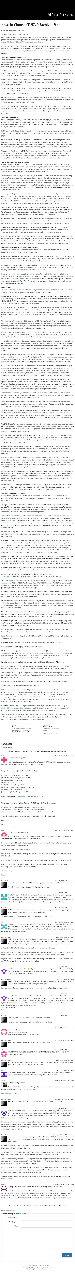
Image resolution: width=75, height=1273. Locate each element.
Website (15, 1226)
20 (38, 751)
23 (43, 751)
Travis (3, 1080)
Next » (64, 751)
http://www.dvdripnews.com (11, 1093)
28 (51, 751)
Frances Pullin (20, 1214)
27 (49, 751)
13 (28, 751)
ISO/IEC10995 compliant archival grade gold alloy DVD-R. (20, 708)
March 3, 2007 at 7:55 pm (62, 1060)
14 (29, 751)
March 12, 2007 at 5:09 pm (62, 922)
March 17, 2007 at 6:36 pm (62, 756)
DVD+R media (14, 279)
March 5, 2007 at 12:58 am (62, 1028)
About (46, 1269)
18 (35, 751)
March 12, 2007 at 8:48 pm (62, 908)
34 (60, 751)
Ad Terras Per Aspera (49, 727)
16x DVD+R (20, 518)
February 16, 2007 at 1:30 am (61, 1109)
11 (24, 751)
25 (46, 751)
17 (34, 751)
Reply (72, 756)
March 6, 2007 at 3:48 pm (62, 937)
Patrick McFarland (17, 727)
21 (40, 751)
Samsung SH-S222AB (8, 576)
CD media (64, 276)
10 (23, 751)
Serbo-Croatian (13, 34)
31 (56, 751)
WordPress (30, 1269)
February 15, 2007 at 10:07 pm (61, 1184)
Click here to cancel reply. (8, 1210)
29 (52, 751)
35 (62, 751)
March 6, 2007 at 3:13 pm (62, 994)
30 (54, 751)
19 (37, 751)
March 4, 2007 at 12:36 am (62, 1050)
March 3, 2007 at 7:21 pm (62, 1070)
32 (57, 751)
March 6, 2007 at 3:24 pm (62, 979)
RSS (42, 1269)
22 (42, 751)
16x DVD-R (9, 518)
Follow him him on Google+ (23, 732)
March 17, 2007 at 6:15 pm (62, 830)
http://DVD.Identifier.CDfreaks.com (30, 797)
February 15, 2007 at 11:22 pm (61, 1135)
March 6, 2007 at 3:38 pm (62, 967)
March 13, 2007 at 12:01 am (62, 893)
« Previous (11, 751)
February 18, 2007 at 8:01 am (61, 1080)
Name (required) (13, 1217)
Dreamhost (37, 1269)
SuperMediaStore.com (26, 276)
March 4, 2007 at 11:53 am (62, 1040)
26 (48, 751)
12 (26, 751)
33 (59, 751)
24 (45, 751)
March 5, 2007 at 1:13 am (62, 1016)
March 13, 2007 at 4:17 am (62, 881)
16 (32, 751)
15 (31, 751)
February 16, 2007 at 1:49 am (61, 1099)
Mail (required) (13, 1222)
